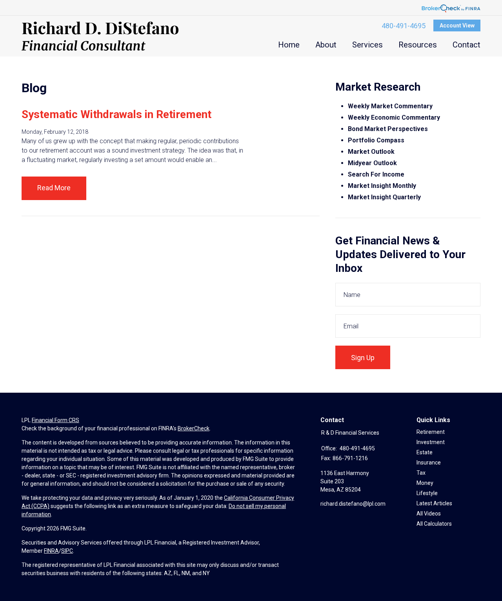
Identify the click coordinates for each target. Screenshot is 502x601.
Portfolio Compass (376, 140)
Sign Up (363, 357)
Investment (431, 442)
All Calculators (434, 524)
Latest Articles (434, 503)
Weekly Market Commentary (391, 106)
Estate (425, 452)
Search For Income (376, 174)
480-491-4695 (404, 26)
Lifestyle (427, 493)
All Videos (429, 513)
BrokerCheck (193, 428)
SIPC (67, 551)
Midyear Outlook (372, 163)
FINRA (51, 551)
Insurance (429, 462)
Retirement (431, 432)
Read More (54, 188)
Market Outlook (371, 151)
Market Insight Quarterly (384, 197)
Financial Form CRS (55, 420)
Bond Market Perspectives (388, 129)
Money (425, 483)
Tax (421, 473)
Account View (457, 25)
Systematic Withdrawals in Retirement (116, 114)
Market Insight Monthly (382, 185)
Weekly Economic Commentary (394, 117)
